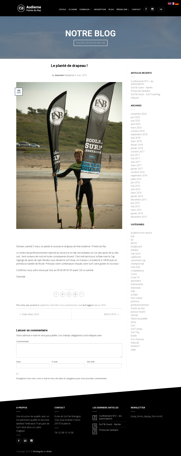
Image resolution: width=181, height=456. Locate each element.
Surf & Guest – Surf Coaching (145, 94)
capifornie (44, 305)
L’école (62, 9)
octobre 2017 (138, 151)
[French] (173, 3)
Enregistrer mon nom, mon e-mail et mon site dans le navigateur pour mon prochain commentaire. (61, 378)
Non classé (136, 298)
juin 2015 (135, 203)
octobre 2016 (138, 172)
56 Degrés (38, 451)
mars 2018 (136, 141)
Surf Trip (135, 332)
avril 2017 (135, 162)
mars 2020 (136, 127)
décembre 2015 (139, 199)
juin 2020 (135, 117)
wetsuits (135, 342)
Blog (111, 9)
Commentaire (22, 341)
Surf (80, 305)
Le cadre (73, 9)
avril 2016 (135, 189)
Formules (85, 9)
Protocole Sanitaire (140, 91)
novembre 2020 (139, 114)
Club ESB (54, 305)
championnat (137, 263)
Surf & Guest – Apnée (142, 87)
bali (132, 236)
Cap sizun (136, 253)
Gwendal (59, 75)
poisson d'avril (138, 311)
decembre (136, 281)
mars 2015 (136, 210)
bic (132, 239)
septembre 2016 (139, 175)
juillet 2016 (136, 179)
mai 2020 (135, 120)
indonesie (136, 287)
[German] (177, 3)
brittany (134, 250)
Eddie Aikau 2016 (30, 314)
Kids (133, 291)
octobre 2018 (138, 131)
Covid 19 (135, 277)
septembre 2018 (139, 134)
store (133, 322)
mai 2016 (135, 186)
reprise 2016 (99, 305)
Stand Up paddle (139, 318)
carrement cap (138, 260)
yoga (133, 349)
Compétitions (137, 270)
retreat (134, 315)
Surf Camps (136, 329)
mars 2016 (136, 192)
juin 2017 (135, 155)
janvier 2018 (137, 148)
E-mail (54, 361)
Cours (62, 305)
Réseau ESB (122, 9)
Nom (18, 361)
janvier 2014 (137, 213)
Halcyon (135, 97)
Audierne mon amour (141, 232)
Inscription (100, 9)
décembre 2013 (139, 216)
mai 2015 (135, 206)
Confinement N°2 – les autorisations (142, 82)
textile (134, 335)
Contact (136, 9)
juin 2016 (135, 182)
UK (161, 9)
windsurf (135, 346)
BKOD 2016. (110, 314)
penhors (135, 301)
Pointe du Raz (138, 308)
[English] (170, 3)
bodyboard (136, 246)
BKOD (134, 243)
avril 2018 (135, 138)
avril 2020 (135, 124)
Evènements (71, 305)
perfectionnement (140, 305)
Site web (91, 361)
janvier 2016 (137, 196)
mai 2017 (135, 158)
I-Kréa (49, 451)
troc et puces (137, 339)
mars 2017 (136, 165)
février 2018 (137, 144)
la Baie (134, 294)
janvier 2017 (137, 168)
